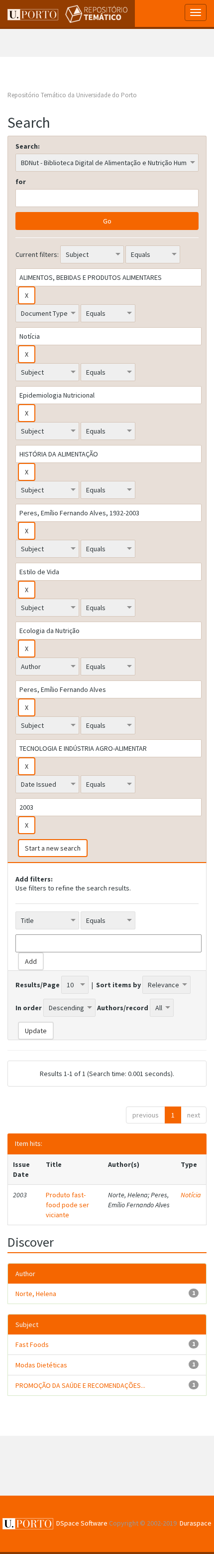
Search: (27, 146)
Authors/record (122, 1007)
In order (28, 1007)
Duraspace (196, 1523)
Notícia (191, 1194)
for (20, 181)
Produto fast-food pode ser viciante (67, 1204)
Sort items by (118, 984)
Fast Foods (32, 1344)
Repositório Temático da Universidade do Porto (72, 95)
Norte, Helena (35, 1293)
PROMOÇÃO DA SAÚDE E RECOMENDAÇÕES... (80, 1385)
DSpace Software (81, 1523)
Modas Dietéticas (41, 1364)
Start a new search (53, 848)
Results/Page (37, 984)
